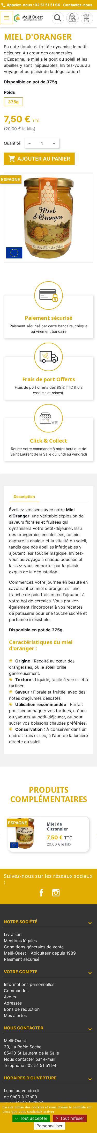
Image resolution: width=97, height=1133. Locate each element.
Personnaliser (49, 1125)
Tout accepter (33, 1118)
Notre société (21, 921)
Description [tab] (24, 496)
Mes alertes (15, 1015)
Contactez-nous (77, 5)
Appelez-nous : (30, 5)
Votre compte (21, 971)
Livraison (12, 934)
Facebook (41, 892)
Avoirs (10, 996)
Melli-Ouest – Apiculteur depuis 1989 (40, 953)
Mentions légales (20, 940)
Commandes (16, 990)
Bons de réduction (22, 1009)
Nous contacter (23, 1027)
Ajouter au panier (39, 159)
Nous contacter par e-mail (29, 1059)
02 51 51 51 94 (42, 1065)
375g (13, 101)
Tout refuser (71, 1118)
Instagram (56, 892)
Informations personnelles (29, 984)
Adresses (13, 1003)
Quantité (12, 143)
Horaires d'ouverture (30, 1077)
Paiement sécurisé (21, 959)
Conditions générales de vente (34, 946)
